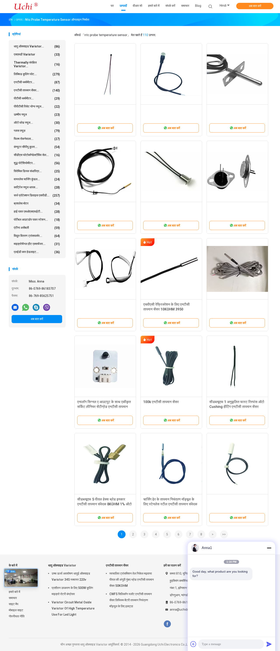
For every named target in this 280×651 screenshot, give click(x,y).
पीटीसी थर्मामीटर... (37, 98)
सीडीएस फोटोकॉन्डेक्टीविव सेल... (37, 155)
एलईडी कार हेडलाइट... (37, 252)
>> (224, 534)
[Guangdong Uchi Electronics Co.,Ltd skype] (36, 307)
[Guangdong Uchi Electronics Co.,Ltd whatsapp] (25, 307)
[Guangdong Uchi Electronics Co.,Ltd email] (15, 307)
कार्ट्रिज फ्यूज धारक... (37, 187)
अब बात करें (255, 6)
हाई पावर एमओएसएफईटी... (37, 211)
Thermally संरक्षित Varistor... (37, 64)
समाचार (13, 598)
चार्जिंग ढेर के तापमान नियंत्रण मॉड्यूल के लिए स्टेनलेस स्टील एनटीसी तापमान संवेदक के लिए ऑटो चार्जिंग (170, 504)
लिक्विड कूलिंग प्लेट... (37, 74)
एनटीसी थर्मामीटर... (37, 82)
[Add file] (193, 644)
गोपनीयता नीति (16, 616)
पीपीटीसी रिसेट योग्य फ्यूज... (37, 106)
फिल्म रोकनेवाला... (37, 139)
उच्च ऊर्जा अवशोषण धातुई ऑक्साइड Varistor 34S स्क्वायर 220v (71, 576)
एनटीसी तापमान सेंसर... (37, 90)
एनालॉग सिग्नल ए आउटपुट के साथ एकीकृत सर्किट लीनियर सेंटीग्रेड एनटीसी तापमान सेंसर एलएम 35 (104, 407)
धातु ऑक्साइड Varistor (62, 565)
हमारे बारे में (14, 592)
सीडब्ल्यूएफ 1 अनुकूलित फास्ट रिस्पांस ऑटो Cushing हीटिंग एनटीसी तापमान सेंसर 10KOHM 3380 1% (236, 407)
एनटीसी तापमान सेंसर (117, 565)
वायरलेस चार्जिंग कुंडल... (37, 179)
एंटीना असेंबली (37, 228)
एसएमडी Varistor (37, 54)
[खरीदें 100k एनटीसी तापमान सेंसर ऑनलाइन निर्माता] (171, 366)
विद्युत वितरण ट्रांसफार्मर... (37, 236)
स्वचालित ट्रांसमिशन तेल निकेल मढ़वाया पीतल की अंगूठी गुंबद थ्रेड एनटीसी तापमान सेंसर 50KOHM (131, 579)
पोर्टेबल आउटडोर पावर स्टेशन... (37, 220)
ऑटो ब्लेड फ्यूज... (37, 123)
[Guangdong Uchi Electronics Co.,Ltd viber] (46, 307)
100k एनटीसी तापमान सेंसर (161, 402)
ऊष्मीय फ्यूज (37, 114)
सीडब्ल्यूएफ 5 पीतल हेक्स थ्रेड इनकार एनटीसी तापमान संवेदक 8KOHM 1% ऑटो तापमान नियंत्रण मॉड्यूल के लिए (104, 504)
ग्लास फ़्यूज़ (37, 131)
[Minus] (269, 548)
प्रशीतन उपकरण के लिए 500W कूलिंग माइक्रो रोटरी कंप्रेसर (72, 591)
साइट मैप (13, 604)
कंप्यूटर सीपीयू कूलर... (37, 147)
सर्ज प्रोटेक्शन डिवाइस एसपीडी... (37, 195)
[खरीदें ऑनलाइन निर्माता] (105, 74)
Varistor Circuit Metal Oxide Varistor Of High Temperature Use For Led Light (73, 608)
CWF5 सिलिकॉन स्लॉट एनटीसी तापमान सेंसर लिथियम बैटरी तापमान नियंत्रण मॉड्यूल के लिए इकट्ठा (130, 600)
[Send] (269, 644)
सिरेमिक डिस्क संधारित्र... (37, 171)
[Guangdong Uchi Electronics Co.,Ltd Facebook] (167, 624)
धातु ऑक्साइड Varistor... (37, 46)
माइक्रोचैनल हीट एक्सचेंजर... (37, 244)
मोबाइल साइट (16, 610)
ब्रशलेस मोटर (37, 203)
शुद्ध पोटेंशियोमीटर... (37, 163)
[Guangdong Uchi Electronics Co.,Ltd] (26, 6)
